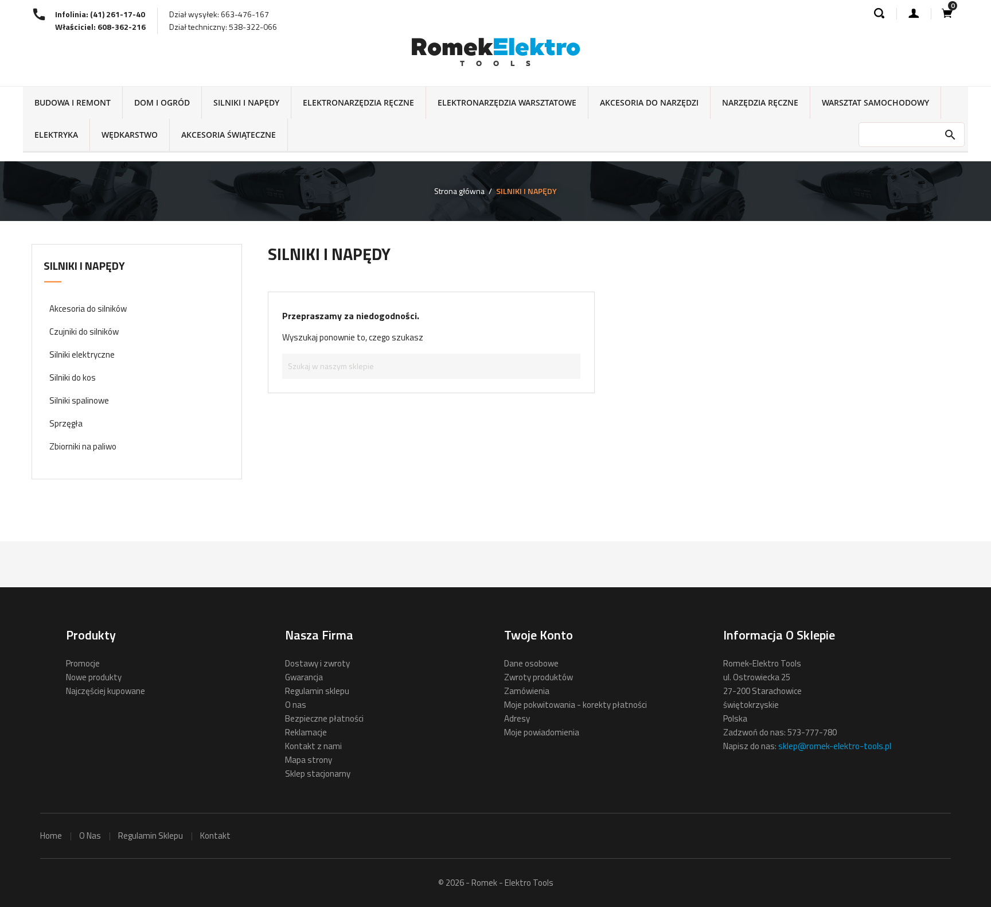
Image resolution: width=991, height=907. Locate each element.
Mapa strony (308, 759)
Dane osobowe (531, 663)
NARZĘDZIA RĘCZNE (760, 102)
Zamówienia (526, 690)
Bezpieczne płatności (324, 718)
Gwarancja (304, 677)
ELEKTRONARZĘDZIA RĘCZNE (358, 102)
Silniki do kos (72, 377)
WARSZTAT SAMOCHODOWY (875, 102)
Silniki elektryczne (82, 354)
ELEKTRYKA (56, 134)
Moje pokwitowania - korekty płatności (575, 704)
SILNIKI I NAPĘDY (246, 102)
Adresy (517, 718)
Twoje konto (538, 634)
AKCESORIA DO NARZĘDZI (649, 102)
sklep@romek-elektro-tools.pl (834, 746)
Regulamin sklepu (317, 690)
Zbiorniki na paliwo (82, 446)
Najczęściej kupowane (105, 690)
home (51, 835)
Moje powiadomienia (541, 732)
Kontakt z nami (313, 746)
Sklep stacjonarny (317, 773)
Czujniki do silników (84, 331)
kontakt (215, 835)
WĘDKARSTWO (130, 134)
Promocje (83, 663)
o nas (90, 835)
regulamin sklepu (150, 835)
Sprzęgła (66, 423)
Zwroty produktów (538, 677)
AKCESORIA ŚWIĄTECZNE (228, 134)
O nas (295, 704)
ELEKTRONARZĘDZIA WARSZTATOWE (507, 102)
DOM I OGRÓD (162, 102)
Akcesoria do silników (88, 308)
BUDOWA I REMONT (72, 102)
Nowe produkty (94, 677)
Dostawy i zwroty (317, 663)
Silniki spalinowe (79, 400)
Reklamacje (306, 732)
